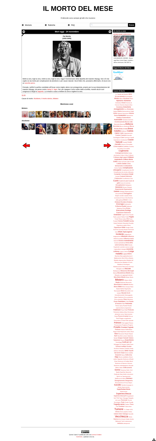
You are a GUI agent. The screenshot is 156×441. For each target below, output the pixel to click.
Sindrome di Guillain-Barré (125, 361)
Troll (117, 406)
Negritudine (127, 288)
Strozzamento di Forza (121, 382)
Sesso (123, 355)
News (122, 291)
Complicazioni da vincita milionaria (123, 172)
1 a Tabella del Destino (121, 94)
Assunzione (129, 115)
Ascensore (125, 113)
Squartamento (126, 376)
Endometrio (127, 204)
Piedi (117, 318)
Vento (130, 417)
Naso (131, 286)
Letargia (123, 249)
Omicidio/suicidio (119, 295)
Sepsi (123, 352)
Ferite (116, 219)
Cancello (129, 135)
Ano (125, 109)
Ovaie (115, 301)
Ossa (125, 299)
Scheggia (116, 344)
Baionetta (117, 124)
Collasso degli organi (120, 157)
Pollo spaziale (129, 320)
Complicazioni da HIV (128, 170)
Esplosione (120, 212)
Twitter (128, 409)
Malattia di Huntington (123, 264)
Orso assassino (118, 299)
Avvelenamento (120, 122)
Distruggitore (128, 193)
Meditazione (116, 271)
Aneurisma (127, 107)
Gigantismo (117, 227)
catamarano (128, 421)
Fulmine (120, 221)
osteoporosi (126, 423)
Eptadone (119, 208)
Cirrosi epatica (118, 146)
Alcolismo (37, 98)
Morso (116, 286)
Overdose (121, 301)
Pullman (117, 329)
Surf (115, 398)
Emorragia (120, 204)
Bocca (132, 126)
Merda (115, 273)
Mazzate (128, 269)
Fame (127, 214)
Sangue (120, 338)
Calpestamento (128, 133)
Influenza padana (119, 238)
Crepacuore (118, 178)
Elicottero (124, 202)
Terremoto (124, 400)
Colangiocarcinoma (121, 153)
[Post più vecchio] (107, 149)
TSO (117, 398)
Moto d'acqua (126, 286)
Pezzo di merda (123, 316)
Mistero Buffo (128, 280)
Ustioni (116, 414)
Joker (126, 245)
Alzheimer (127, 101)
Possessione (118, 325)
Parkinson (117, 310)
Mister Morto (129, 277)
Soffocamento (127, 367)
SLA (115, 336)
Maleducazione (117, 266)
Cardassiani (124, 140)
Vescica (116, 419)
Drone (125, 200)
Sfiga (116, 357)
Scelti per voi (126, 342)
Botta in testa (123, 128)
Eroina (128, 208)
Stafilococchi (118, 378)
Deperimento (119, 189)
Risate (126, 334)
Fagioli (123, 214)
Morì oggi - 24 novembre (67, 32)
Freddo (115, 221)
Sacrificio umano (122, 336)
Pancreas (128, 303)
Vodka (127, 419)
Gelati (115, 223)
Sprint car (119, 376)
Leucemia (129, 249)
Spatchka (122, 372)
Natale (118, 288)
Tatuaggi (125, 398)
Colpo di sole (130, 161)
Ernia (124, 208)
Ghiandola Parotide (128, 223)
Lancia (127, 247)
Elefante (117, 202)
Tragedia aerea (119, 404)
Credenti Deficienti (126, 176)
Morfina (131, 284)
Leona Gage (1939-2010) (122, 34)
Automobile (118, 120)
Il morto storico (46, 98)
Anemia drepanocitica (126, 105)
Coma (124, 163)
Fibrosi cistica (122, 219)
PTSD (127, 301)
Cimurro (123, 144)
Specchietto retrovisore (126, 374)
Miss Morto (117, 277)
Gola (123, 227)
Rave (132, 331)
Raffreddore (128, 329)
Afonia (116, 98)
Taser (121, 398)
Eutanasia (117, 215)
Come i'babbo (118, 168)
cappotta (40, 91)
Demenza (118, 187)
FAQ (73, 25)
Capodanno (117, 140)
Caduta (130, 131)
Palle (123, 303)
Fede (126, 217)
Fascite (131, 214)
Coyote (117, 176)
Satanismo (117, 340)
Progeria (130, 325)
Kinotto (130, 245)
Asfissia (131, 113)
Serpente (118, 355)
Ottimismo (130, 299)
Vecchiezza (121, 416)
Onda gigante (128, 295)
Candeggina (116, 137)
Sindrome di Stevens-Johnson (123, 363)
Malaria (131, 258)
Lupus (125, 254)
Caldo (122, 133)
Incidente (120, 234)
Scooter (129, 346)
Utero (120, 414)
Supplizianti (130, 396)
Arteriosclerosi (126, 111)
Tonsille (131, 402)
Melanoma (124, 271)
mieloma (120, 423)
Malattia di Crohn (127, 262)
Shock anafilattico (124, 357)
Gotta (131, 227)
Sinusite (131, 365)
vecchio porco (30, 83)
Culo (131, 178)
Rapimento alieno (125, 331)
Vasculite (130, 414)
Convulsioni (125, 174)
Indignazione (117, 236)
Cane (122, 137)
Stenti (124, 378)
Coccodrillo (127, 148)
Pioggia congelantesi (125, 318)
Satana (131, 338)
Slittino (117, 367)
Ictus (120, 232)
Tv (124, 409)
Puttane (123, 329)
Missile (123, 277)
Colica (126, 155)
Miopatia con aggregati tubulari (123, 275)
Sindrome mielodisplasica (121, 365)
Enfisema (118, 206)
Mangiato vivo (120, 268)
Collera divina (128, 159)
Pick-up (130, 316)
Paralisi (125, 305)
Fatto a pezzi (117, 217)
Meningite (131, 271)
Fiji (128, 219)
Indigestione (127, 234)
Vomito (132, 419)
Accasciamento (120, 96)
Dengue (129, 187)
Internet (116, 240)
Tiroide (127, 402)
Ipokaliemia (122, 242)
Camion (117, 135)
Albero (121, 98)
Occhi (128, 293)
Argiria (115, 111)
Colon (115, 161)
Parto (122, 310)
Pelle (125, 310)
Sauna (122, 340)
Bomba (116, 128)
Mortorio (28, 25)
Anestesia (119, 107)
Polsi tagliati (125, 323)
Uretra (130, 411)
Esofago (128, 210)
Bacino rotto (129, 122)
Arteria (119, 111)
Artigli (132, 111)
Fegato (131, 217)
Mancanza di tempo (128, 266)
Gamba (131, 221)
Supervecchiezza (123, 393)
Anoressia (130, 109)
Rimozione (121, 334)
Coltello (119, 163)
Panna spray (119, 305)
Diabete (116, 191)
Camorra (123, 135)
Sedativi (127, 348)
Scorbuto (116, 348)
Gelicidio (119, 223)
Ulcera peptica (124, 411)
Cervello (118, 144)
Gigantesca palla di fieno (124, 225)
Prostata (124, 327)
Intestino (121, 240)
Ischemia (121, 245)
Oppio (116, 297)
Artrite (115, 113)
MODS (129, 254)
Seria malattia (129, 352)
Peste (116, 316)
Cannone (127, 137)
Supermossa (123, 391)
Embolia (129, 202)
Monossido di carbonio (121, 284)
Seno (126, 350)
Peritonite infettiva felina (120, 312)
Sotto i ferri (129, 370)
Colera (122, 155)
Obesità (123, 293)
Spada (118, 372)
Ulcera (117, 411)
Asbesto (119, 113)
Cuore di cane (123, 181)
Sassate (125, 338)
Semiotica (121, 350)
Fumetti (126, 221)
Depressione (128, 189)
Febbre (123, 217)
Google (127, 227)
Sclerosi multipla (121, 346)
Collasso (131, 155)
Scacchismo (129, 340)
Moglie (118, 282)
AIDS (130, 94)
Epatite (124, 206)
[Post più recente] (26, 149)
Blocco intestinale (124, 126)
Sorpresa (123, 370)
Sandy (115, 338)
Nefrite (122, 288)
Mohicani (122, 282)
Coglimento (124, 151)
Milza (132, 273)
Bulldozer (124, 131)
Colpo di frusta (122, 161)
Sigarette (120, 359)
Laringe (131, 247)
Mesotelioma (121, 273)
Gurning (121, 229)
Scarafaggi (119, 342)
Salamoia (130, 336)
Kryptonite (116, 247)
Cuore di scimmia (125, 183)
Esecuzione (120, 210)
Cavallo (125, 142)
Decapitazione (120, 185)
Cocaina (131, 146)
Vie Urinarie (122, 419)
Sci (120, 344)
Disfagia (122, 191)
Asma (116, 115)
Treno (132, 404)
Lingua (122, 251)
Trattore (127, 404)
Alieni (131, 98)
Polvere (131, 323)
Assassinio (122, 115)
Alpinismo (119, 101)
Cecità (129, 142)
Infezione (124, 236)
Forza (130, 219)
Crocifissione (126, 178)
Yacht (123, 421)
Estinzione (127, 212)
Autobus (119, 117)
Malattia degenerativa (120, 260)
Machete (117, 256)
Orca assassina (128, 297)
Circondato (129, 144)
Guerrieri (115, 229)
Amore (124, 103)
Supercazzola (125, 387)
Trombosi (121, 406)
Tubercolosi (128, 406)
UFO (131, 409)
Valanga (125, 414)
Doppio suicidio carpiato (122, 195)
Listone (126, 251)
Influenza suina (129, 238)
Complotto (117, 174)
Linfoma (116, 251)
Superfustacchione (123, 389)
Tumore (118, 409)
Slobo (121, 367)
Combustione (128, 166)
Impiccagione (127, 232)
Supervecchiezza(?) (120, 396)
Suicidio (117, 385)
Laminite (122, 247)
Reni (116, 334)
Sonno (117, 370)
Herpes (126, 229)
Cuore (116, 181)
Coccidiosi (120, 148)
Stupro (130, 382)
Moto (120, 286)
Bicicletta (116, 126)
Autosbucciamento (128, 119)
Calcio (117, 133)
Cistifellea (126, 146)
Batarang (122, 124)
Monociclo (129, 282)
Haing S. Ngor (52, 89)
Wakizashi (118, 421)
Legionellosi (117, 249)
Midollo (128, 273)
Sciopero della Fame (127, 344)
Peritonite (131, 310)
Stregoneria (129, 380)
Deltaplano (128, 185)
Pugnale (130, 327)
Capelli (132, 137)
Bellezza (129, 124)
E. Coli (129, 200)
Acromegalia (128, 96)
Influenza (131, 236)
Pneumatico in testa (119, 320)
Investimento (128, 240)
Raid (118, 331)
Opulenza (121, 297)
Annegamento (119, 109)
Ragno (115, 331)
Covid (131, 174)
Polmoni (117, 323)
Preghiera (125, 325)
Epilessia (129, 206)
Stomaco (129, 378)
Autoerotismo (126, 117)
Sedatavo (122, 348)
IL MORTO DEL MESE (78, 8)
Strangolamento (120, 380)
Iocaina (116, 242)
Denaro (125, 187)
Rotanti (131, 334)
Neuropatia (117, 291)
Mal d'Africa (125, 258)
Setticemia (128, 355)
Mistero (55, 98)
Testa (122, 402)
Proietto (117, 327)
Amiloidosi (118, 103)
